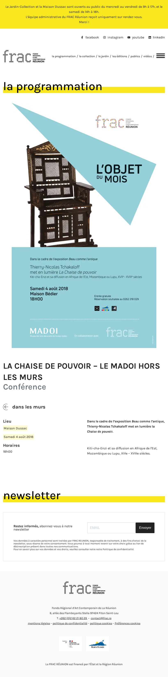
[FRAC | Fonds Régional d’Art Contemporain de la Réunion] (84, 593)
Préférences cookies (127, 623)
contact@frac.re (101, 618)
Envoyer (145, 527)
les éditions (119, 56)
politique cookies (101, 623)
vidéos (147, 56)
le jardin (103, 56)
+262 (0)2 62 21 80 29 (73, 618)
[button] (159, 56)
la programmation (64, 56)
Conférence (24, 387)
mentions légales (39, 623)
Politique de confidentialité (118, 549)
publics (135, 56)
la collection (87, 56)
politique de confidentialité (70, 623)
